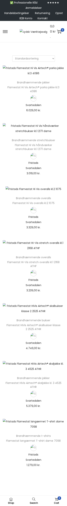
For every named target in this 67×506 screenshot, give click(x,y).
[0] (59, 31)
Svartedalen (33, 105)
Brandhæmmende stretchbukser (33, 140)
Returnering (42, 13)
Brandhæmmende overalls (33, 198)
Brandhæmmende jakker (33, 82)
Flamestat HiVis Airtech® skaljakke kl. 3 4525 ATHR (33, 385)
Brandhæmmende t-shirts (33, 436)
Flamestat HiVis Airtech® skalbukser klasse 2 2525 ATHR (33, 327)
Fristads (33, 163)
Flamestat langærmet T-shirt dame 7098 (33, 441)
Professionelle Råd (25, 2)
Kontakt (43, 18)
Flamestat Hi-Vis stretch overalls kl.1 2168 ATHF (33, 264)
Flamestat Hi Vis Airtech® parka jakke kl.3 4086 (33, 89)
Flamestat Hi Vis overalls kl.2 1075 (33, 203)
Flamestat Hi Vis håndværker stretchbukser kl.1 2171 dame (33, 147)
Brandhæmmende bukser (33, 320)
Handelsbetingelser (16, 13)
